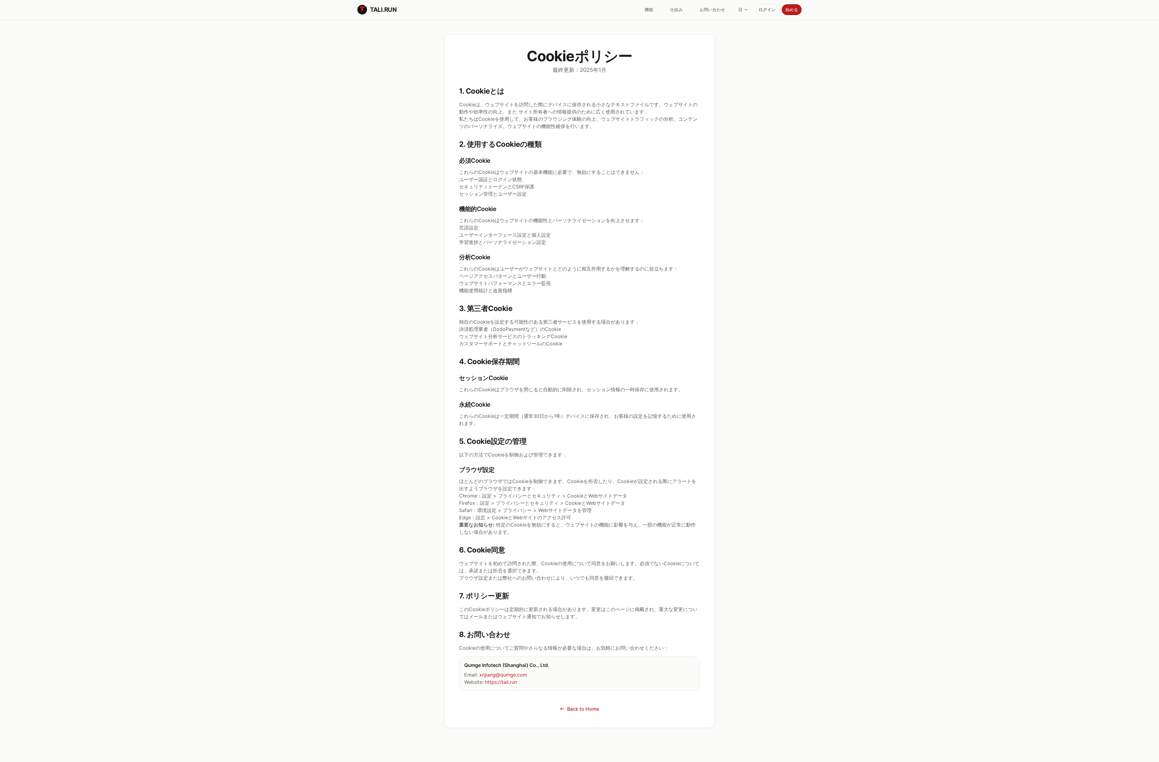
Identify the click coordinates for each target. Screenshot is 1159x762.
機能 (649, 9)
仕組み (676, 9)
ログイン (766, 9)
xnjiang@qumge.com (503, 675)
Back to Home (583, 709)
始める (791, 9)
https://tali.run (501, 682)
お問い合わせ (712, 9)
